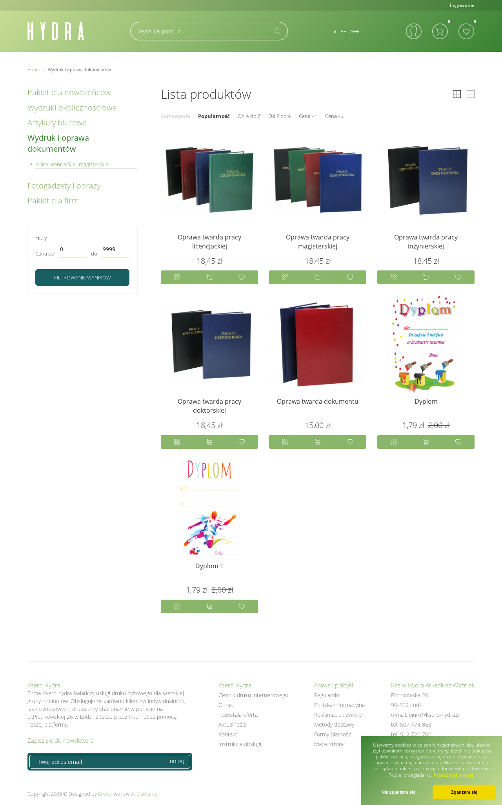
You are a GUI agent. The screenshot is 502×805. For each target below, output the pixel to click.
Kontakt (227, 734)
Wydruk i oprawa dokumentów (58, 143)
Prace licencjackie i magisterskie (71, 164)
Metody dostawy (334, 724)
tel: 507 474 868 (411, 724)
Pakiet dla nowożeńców (69, 92)
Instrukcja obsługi (239, 744)
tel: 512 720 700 (411, 734)
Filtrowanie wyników (82, 277)
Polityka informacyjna (339, 705)
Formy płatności (333, 734)
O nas (225, 705)
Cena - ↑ (308, 116)
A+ (343, 31)
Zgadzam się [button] (464, 792)
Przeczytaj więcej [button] (453, 775)
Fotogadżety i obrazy (63, 185)
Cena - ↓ (334, 116)
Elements (146, 793)
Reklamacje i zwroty (338, 714)
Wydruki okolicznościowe (71, 107)
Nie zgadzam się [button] (398, 792)
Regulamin (326, 695)
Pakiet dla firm (53, 200)
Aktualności (232, 724)
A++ (354, 31)
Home (33, 70)
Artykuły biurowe (57, 122)
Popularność (214, 116)
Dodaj (177, 761)
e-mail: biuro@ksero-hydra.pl (425, 714)
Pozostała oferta (238, 714)
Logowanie (462, 5)
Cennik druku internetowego (253, 695)
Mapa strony (329, 744)
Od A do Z (249, 116)
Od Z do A (279, 116)
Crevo (104, 793)
